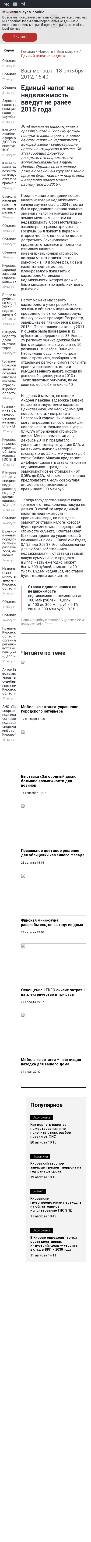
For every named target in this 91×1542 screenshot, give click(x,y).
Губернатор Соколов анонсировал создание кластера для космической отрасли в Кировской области (13, 377)
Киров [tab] (9, 50)
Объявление (12, 61)
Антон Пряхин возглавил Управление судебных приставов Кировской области (13, 681)
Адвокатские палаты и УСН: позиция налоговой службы (13, 109)
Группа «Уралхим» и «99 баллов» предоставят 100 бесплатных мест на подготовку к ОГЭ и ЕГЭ (16, 416)
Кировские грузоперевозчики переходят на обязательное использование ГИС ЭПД (55, 1205)
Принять (20, 37)
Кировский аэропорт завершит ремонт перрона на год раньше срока (16, 274)
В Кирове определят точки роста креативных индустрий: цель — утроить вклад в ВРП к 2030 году (54, 1244)
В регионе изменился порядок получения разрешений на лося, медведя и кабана (15, 543)
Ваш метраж (67, 51)
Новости (45, 51)
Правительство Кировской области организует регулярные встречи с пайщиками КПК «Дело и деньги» (15, 642)
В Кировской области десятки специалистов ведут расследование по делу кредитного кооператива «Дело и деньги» (16, 489)
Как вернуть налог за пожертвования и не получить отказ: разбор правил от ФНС (16, 173)
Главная (28, 51)
